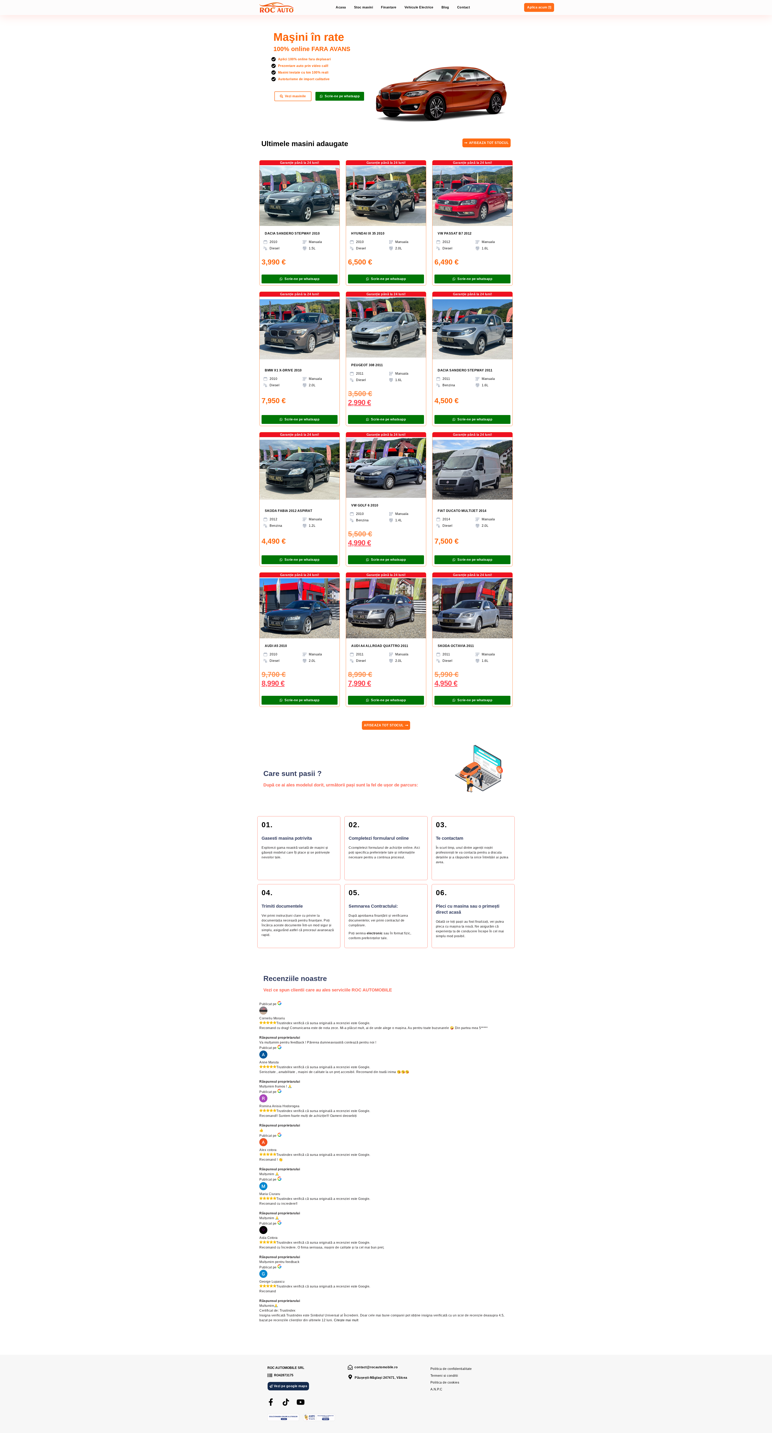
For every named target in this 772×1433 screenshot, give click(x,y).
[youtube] (300, 1402)
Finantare (388, 7)
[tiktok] (286, 1402)
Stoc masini (363, 7)
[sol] (283, 1417)
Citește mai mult (346, 1320)
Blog (445, 7)
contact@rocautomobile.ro (376, 1367)
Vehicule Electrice (418, 7)
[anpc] (319, 1417)
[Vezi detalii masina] (300, 196)
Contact (463, 7)
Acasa (341, 7)
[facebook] (271, 1402)
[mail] (350, 1367)
